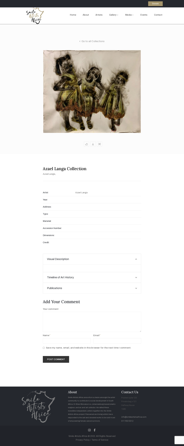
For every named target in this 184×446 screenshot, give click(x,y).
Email (96, 335)
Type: (45, 214)
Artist (45, 192)
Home (73, 14)
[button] (155, 3)
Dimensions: (49, 235)
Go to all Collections (93, 41)
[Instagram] (89, 430)
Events (143, 14)
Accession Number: (52, 228)
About (86, 14)
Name (46, 335)
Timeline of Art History (60, 277)
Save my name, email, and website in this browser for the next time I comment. (88, 347)
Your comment (50, 309)
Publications (54, 288)
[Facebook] (94, 430)
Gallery (112, 14)
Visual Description (58, 259)
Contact (158, 14)
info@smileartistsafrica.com (133, 417)
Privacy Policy (83, 440)
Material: (47, 221)
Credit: (46, 242)
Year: (45, 200)
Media (128, 14)
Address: (47, 207)
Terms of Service (100, 440)
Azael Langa (49, 174)
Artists (99, 14)
